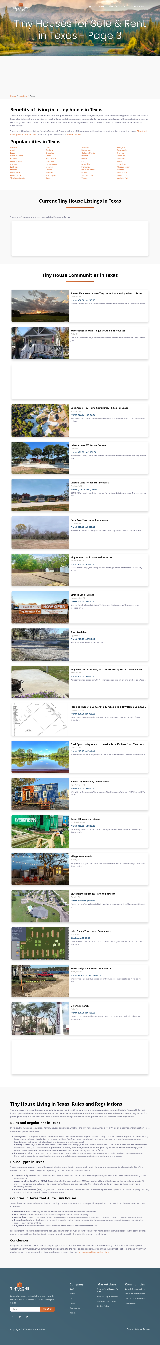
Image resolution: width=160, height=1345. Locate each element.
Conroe (120, 153)
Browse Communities (135, 1293)
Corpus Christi (16, 155)
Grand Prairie (16, 161)
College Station (89, 153)
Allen (48, 147)
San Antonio (87, 175)
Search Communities (135, 1289)
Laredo (13, 164)
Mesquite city (123, 167)
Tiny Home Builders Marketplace (93, 1252)
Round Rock (15, 175)
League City (51, 164)
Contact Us (75, 1308)
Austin (13, 150)
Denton (85, 155)
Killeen (120, 161)
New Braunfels (88, 169)
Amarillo (85, 147)
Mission (49, 169)
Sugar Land (122, 175)
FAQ (71, 1298)
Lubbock (14, 167)
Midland (13, 169)
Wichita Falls (122, 178)
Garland (120, 158)
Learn (72, 1293)
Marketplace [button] (116, 6)
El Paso (13, 158)
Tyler (48, 178)
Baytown (50, 150)
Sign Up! (47, 1309)
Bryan (12, 153)
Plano (84, 172)
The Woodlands (17, 178)
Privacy (146, 1329)
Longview (121, 164)
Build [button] (101, 6)
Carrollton (50, 153)
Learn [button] (90, 6)
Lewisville (86, 164)
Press (72, 1303)
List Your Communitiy (134, 1298)
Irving (84, 161)
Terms (130, 1329)
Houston (50, 161)
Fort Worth (51, 158)
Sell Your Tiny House (106, 1301)
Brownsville (122, 150)
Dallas (48, 155)
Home (13, 96)
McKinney (86, 167)
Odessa (120, 169)
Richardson (122, 172)
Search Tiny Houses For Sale (108, 1290)
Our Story (74, 1289)
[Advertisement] (80, 76)
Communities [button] (136, 6)
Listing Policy (103, 1306)
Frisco (84, 158)
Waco (84, 178)
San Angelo (51, 175)
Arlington (121, 147)
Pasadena (15, 172)
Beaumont (86, 150)
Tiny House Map (74, 134)
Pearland (50, 172)
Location (23, 96)
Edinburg (121, 155)
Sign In (73, 1312)
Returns (138, 1329)
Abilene (13, 147)
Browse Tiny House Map (108, 1296)
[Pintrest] (27, 1317)
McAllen (49, 167)
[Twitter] (20, 1317)
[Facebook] (12, 1317)
